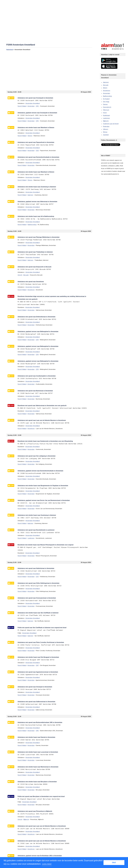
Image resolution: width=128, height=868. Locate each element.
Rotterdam (106, 126)
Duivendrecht (107, 107)
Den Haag (106, 101)
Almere (105, 88)
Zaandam (106, 134)
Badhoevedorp (107, 96)
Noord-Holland (22, 106)
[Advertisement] (49, 70)
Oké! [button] (114, 862)
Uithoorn (105, 129)
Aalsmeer (106, 82)
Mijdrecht (105, 121)
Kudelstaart (106, 115)
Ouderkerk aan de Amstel (110, 123)
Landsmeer (106, 118)
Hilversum (106, 110)
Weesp (105, 132)
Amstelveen (106, 90)
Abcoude (105, 85)
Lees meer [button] (47, 864)
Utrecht (20, 275)
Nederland (9, 49)
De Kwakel (106, 99)
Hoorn (105, 112)
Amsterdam (106, 93)
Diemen (105, 104)
